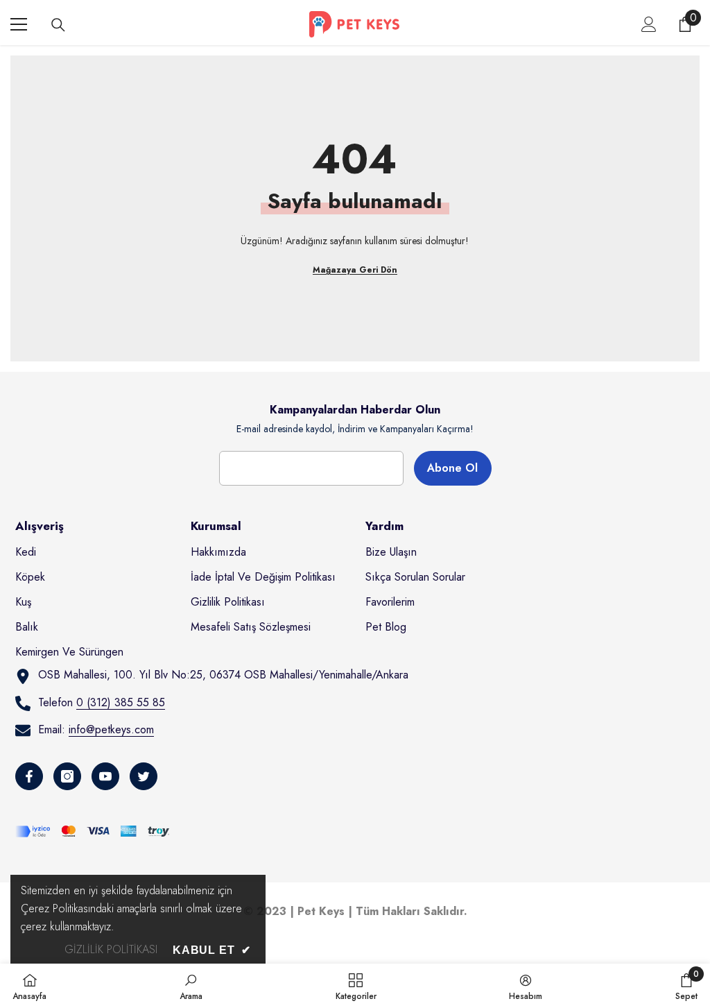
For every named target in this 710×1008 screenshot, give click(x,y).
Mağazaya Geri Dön (355, 270)
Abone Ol (452, 468)
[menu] (18, 24)
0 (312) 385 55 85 (120, 702)
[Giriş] (649, 24)
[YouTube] (105, 776)
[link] (191, 985)
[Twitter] (143, 776)
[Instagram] (67, 776)
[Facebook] (29, 776)
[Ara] (58, 25)
